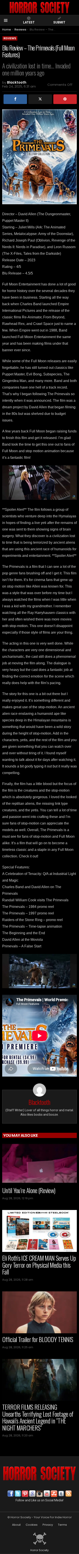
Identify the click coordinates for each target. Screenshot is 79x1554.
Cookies (32, 1525)
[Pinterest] (65, 99)
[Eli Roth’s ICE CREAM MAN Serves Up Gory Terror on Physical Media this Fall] (39, 1231)
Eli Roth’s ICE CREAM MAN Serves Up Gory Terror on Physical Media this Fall (39, 1264)
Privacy (48, 1525)
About (16, 1525)
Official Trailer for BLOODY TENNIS (37, 1339)
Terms (62, 1525)
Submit (59, 22)
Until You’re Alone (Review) (28, 1190)
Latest (29, 22)
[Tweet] (40, 99)
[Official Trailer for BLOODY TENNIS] (39, 1312)
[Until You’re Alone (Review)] (39, 1163)
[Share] (15, 99)
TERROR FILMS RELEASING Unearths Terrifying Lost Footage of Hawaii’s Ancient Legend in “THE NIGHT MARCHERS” (38, 1417)
